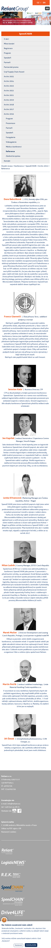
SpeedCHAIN (25, 33)
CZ (38, 3)
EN (44, 3)
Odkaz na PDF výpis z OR (11, 828)
